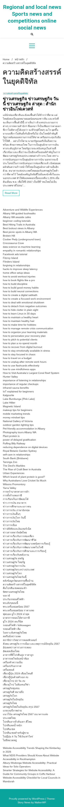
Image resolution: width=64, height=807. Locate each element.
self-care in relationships (16, 454)
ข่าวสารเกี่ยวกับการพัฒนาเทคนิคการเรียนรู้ (26, 543)
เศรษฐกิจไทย (10, 703)
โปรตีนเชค (9, 729)
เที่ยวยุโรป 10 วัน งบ (14, 680)
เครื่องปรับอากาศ (12, 666)
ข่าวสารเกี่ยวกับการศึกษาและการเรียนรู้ (24, 551)
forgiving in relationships (16, 265)
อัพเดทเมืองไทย (11, 651)
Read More (11, 193)
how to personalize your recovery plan (24, 335)
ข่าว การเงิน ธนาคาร (14, 502)
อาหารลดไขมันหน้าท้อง (16, 658)
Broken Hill (9, 235)
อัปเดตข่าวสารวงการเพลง (17, 647)
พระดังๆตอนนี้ (10, 603)
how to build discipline (15, 283)
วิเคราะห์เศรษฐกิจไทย (15, 632)
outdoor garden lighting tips (18, 424)
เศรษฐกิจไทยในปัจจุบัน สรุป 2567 (21, 706)
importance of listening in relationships (24, 380)
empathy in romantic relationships (22, 250)
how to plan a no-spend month (20, 343)
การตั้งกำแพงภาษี (12, 495)
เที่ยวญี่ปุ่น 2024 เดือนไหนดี (18, 673)
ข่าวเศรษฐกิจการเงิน (14, 565)
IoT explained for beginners (18, 391)
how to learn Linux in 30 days (19, 313)
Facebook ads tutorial (15, 254)
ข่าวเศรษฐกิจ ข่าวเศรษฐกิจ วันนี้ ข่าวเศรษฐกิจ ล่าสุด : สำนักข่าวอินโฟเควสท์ (30, 103)
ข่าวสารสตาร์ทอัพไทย (15, 532)
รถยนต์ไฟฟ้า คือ (11, 629)
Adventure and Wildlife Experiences (23, 209)
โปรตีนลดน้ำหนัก (12, 725)
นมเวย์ (6, 595)
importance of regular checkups (20, 384)
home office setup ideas (16, 272)
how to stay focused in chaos (19, 354)
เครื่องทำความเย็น (13, 662)
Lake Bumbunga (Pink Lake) (19, 398)
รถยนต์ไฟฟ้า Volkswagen (17, 625)
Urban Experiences (13, 473)
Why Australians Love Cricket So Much (24, 480)
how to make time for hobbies (19, 324)
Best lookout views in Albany (18, 228)
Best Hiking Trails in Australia (19, 224)
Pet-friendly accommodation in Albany (24, 428)
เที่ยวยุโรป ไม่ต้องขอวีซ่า (16, 684)
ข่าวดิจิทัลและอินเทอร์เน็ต (17, 528)
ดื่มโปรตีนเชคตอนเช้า (15, 588)
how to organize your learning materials (25, 332)
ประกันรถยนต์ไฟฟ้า (13, 599)
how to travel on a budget (17, 358)
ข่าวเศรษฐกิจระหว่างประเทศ (18, 569)
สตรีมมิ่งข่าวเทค (12, 636)
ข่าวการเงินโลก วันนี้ (14, 517)
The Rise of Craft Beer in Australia (22, 469)
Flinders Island (11, 261)
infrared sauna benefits (16, 387)
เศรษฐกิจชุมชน (11, 688)
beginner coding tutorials (17, 220)
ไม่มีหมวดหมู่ (10, 740)
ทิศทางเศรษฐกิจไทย (13, 591)
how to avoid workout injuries (19, 276)
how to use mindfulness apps (19, 369)
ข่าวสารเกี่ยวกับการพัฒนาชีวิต (19, 539)
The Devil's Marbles (14, 465)
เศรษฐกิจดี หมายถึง (13, 692)
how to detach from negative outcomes (25, 306)
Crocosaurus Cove (13, 243)
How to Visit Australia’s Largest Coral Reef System (31, 373)
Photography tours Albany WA (19, 432)
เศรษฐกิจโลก (10, 695)
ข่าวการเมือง (10, 525)
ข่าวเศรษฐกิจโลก (12, 573)
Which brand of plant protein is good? (24, 476)
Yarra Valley (9, 488)
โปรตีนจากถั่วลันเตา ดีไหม (17, 721)
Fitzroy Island (10, 258)
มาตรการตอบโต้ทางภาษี (16, 617)
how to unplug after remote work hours (24, 361)
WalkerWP (40, 802)
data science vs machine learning (21, 246)
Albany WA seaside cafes (17, 217)
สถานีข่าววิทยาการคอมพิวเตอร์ (20, 640)
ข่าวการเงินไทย (11, 521)
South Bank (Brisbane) (15, 458)
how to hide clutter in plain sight (20, 309)
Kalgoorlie (8, 395)
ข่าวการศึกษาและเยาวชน (17, 506)
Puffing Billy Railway (14, 443)
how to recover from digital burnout (22, 347)
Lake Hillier (9, 402)
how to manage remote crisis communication (28, 328)
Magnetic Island (12, 406)
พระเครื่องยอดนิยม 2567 (16, 606)
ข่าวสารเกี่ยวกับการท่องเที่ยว (18, 536)
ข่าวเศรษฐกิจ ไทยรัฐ (14, 562)
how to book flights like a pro (19, 280)
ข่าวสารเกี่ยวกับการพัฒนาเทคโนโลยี (23, 547)
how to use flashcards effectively (21, 365)
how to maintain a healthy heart (20, 317)
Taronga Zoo (10, 462)
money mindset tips (14, 417)
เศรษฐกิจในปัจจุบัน (13, 699)
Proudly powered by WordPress (27, 798)
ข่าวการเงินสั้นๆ (11, 514)
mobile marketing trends (16, 413)
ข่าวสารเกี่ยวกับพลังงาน (16, 554)
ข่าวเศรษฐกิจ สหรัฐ (13, 558)
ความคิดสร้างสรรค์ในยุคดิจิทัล (16, 94)
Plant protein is (11, 436)
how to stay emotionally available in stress (26, 350)
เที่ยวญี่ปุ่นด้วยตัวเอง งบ (15, 677)
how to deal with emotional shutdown (23, 302)
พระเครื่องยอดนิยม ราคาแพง (18, 610)
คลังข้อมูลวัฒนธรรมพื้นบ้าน (18, 580)
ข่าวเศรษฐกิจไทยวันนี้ (14, 577)
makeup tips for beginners (17, 410)
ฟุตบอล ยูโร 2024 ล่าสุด (16, 614)
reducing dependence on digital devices (25, 447)
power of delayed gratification (19, 439)
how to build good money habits (21, 287)
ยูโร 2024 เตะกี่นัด (13, 621)
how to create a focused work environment (27, 298)
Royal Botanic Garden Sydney (20, 450)
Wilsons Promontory (14, 484)
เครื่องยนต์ (8, 669)
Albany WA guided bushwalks (19, 213)
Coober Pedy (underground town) (22, 239)
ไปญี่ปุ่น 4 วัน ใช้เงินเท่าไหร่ (18, 736)
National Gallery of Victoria (18, 421)
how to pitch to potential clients (20, 339)
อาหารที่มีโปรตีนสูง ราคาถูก (18, 654)
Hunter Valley (10, 376)
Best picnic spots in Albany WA (20, 232)
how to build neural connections (20, 291)
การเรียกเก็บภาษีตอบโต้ (15, 499)
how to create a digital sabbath (20, 295)
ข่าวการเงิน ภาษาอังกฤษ (16, 510)
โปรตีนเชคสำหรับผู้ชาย (16, 732)
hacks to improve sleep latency (20, 269)
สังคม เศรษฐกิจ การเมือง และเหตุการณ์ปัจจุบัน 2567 (31, 643)
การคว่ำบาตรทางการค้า (16, 491)
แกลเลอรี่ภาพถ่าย (12, 710)
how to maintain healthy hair (18, 321)
